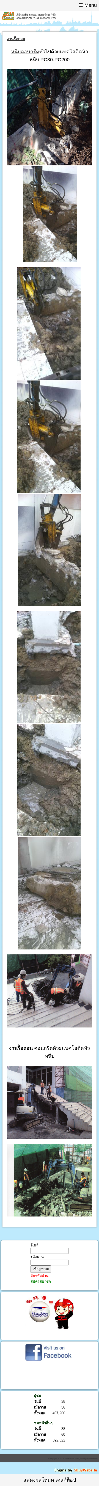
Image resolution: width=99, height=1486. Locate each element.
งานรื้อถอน (16, 39)
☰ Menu (88, 5)
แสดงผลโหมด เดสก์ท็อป (49, 1480)
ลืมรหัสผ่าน (39, 1276)
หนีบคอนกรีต (25, 51)
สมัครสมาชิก (41, 1281)
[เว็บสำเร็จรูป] (76, 1472)
